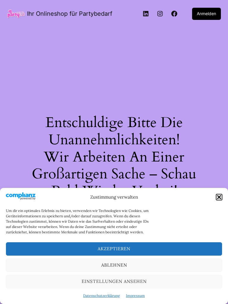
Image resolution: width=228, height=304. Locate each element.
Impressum (135, 295)
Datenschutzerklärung (101, 295)
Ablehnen (114, 265)
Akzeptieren (114, 248)
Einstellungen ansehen (114, 281)
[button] (219, 197)
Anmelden (206, 13)
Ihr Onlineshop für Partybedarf (69, 13)
